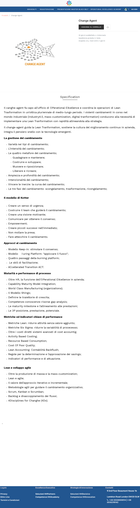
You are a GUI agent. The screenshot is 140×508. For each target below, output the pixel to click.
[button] (107, 27)
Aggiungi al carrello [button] (91, 27)
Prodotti (5, 15)
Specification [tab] (70, 97)
